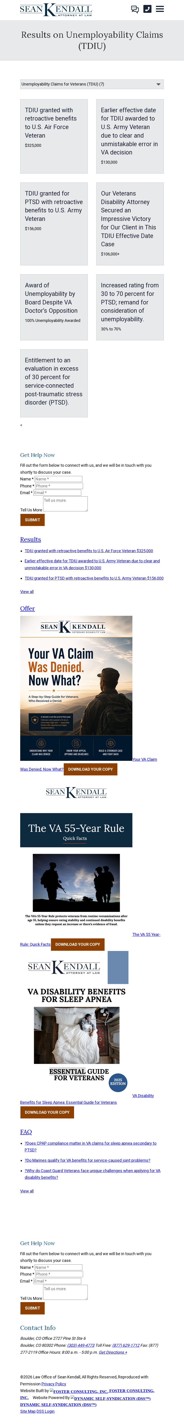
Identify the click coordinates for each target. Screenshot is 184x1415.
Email (26, 492)
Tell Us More (31, 510)
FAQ (26, 1132)
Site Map (28, 1411)
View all (27, 591)
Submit (32, 519)
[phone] (147, 9)
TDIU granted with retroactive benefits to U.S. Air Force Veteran (89, 550)
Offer (27, 608)
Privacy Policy (54, 1384)
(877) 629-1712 (125, 1345)
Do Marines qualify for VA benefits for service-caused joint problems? (87, 1160)
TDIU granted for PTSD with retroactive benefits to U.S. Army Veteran (94, 578)
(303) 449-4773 (80, 1345)
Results (30, 539)
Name (27, 479)
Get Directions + (113, 1352)
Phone (27, 486)
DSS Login (46, 1411)
